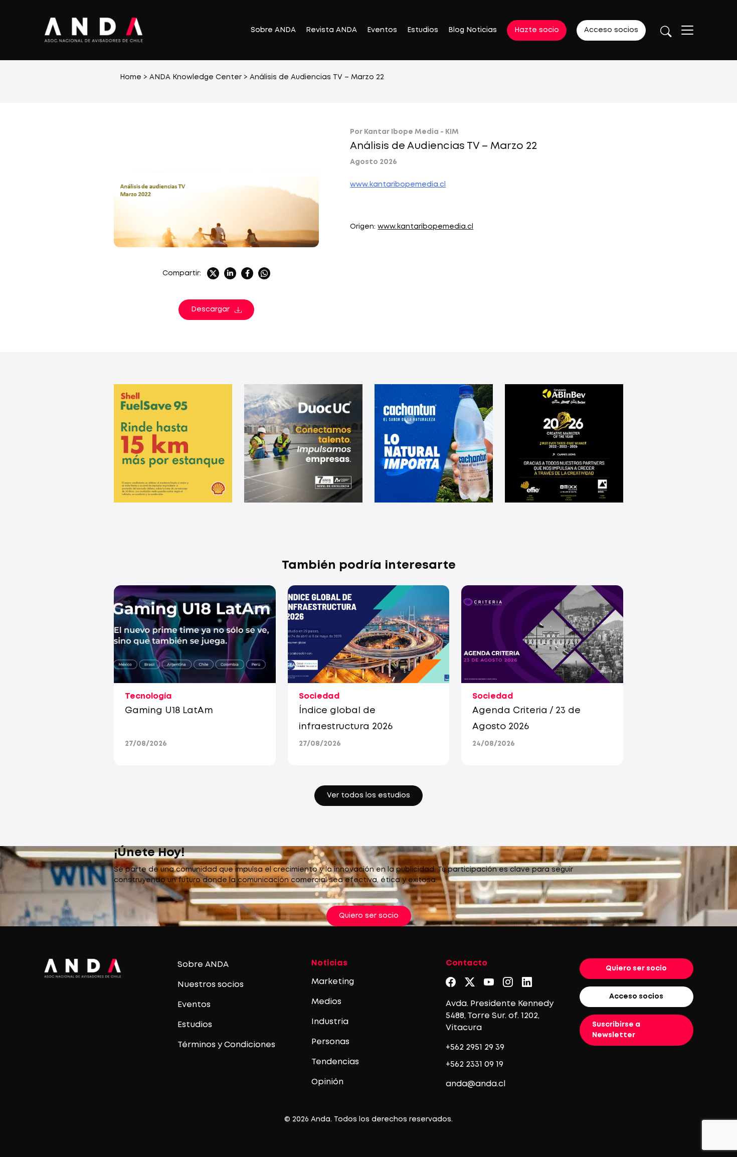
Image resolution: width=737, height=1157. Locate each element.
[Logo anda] (94, 30)
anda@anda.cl (475, 1084)
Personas (330, 1042)
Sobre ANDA (273, 30)
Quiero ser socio (369, 916)
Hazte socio (536, 30)
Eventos (382, 30)
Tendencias (335, 1062)
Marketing (332, 981)
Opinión (327, 1082)
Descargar (210, 309)
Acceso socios (611, 30)
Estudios (422, 30)
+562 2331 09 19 (474, 1064)
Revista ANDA (331, 30)
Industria (329, 1022)
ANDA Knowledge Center (195, 77)
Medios (326, 1002)
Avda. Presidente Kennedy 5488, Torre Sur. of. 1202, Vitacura (500, 1016)
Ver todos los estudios (368, 795)
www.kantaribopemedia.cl (398, 185)
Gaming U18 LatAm (169, 711)
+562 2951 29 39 (475, 1047)
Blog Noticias (472, 30)
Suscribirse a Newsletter (616, 1030)
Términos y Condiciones (226, 1045)
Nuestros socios (210, 984)
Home (130, 77)
